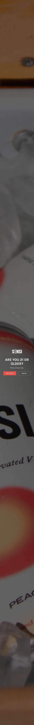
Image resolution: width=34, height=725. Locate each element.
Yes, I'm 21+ (9, 373)
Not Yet (24, 373)
